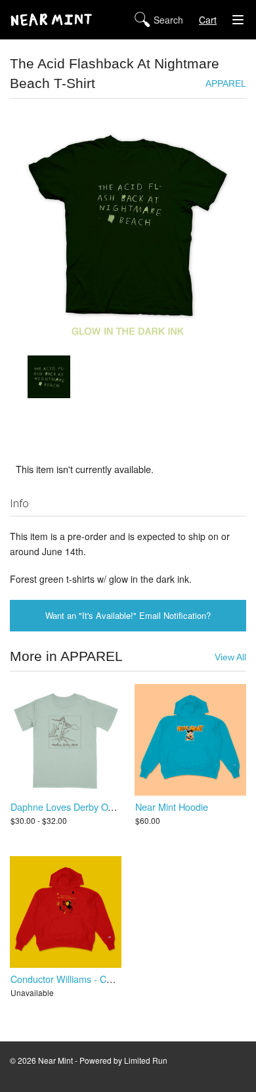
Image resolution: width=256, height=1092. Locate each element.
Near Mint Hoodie (171, 806)
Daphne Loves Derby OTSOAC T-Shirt (90, 806)
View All (230, 657)
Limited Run (145, 1060)
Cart (208, 19)
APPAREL (225, 84)
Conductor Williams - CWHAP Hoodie (89, 979)
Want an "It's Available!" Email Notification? (128, 615)
